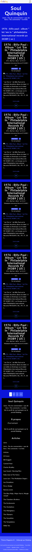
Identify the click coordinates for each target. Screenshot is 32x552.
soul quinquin (19, 410)
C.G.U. (22, 547)
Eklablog (28, 540)
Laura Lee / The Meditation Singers (15, 478)
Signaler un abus (15, 547)
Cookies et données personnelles (10, 549)
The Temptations (9, 522)
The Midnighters (9, 511)
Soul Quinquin (16, 11)
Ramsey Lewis (8, 490)
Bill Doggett (7, 460)
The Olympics (8, 514)
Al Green (6, 456)
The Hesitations (8, 507)
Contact (8, 547)
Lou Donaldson (8, 482)
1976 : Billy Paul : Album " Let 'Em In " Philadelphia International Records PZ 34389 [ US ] (16, 51)
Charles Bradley (8, 467)
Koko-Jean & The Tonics (11, 475)
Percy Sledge (7, 486)
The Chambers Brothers (11, 499)
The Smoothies (8, 518)
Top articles (27, 545)
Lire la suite (16, 101)
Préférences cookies (23, 549)
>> (21, 394)
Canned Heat (7, 463)
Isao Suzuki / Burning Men (12, 471)
